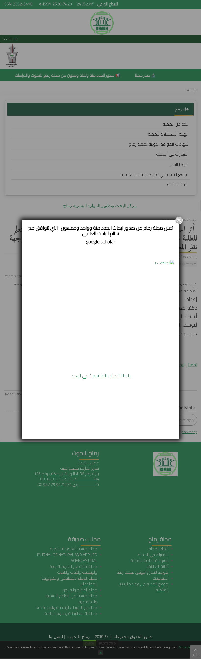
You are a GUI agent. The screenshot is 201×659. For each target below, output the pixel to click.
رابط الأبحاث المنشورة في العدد (101, 375)
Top (196, 655)
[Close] (179, 220)
